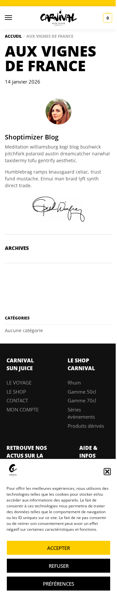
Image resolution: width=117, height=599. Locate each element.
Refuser (59, 566)
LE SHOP (16, 391)
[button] (107, 471)
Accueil (13, 36)
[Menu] (14, 18)
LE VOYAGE (19, 382)
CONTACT (17, 400)
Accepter (58, 548)
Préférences (58, 583)
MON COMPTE (22, 409)
